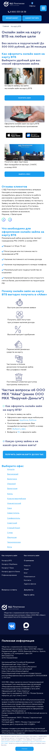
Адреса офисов (30, 584)
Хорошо (24, 749)
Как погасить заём (31, 556)
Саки (9, 508)
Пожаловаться (29, 577)
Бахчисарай (12, 474)
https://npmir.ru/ (23, 691)
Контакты (27, 580)
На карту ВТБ (7, 561)
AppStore (23, 420)
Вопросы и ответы (9, 590)
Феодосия (12, 537)
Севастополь (13, 513)
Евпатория (12, 488)
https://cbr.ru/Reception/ (27, 667)
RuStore (32, 420)
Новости (27, 566)
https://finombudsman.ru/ (16, 711)
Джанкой (11, 484)
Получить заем (24, 98)
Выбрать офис (24, 174)
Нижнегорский (14, 503)
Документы (28, 590)
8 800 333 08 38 (18, 12)
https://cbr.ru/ (22, 664)
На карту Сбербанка (9, 564)
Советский (12, 523)
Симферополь (13, 518)
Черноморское (14, 542)
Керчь (10, 494)
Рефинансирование (9, 575)
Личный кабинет (12, 18)
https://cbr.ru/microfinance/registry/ (15, 671)
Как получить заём (9, 556)
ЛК (18, 432)
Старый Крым (13, 528)
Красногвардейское (16, 498)
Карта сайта (29, 595)
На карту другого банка (11, 572)
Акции (26, 569)
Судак (10, 532)
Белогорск (12, 479)
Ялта (9, 547)
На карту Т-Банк (8, 568)
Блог (26, 573)
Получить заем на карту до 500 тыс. (24, 454)
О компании (29, 561)
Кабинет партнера (32, 18)
